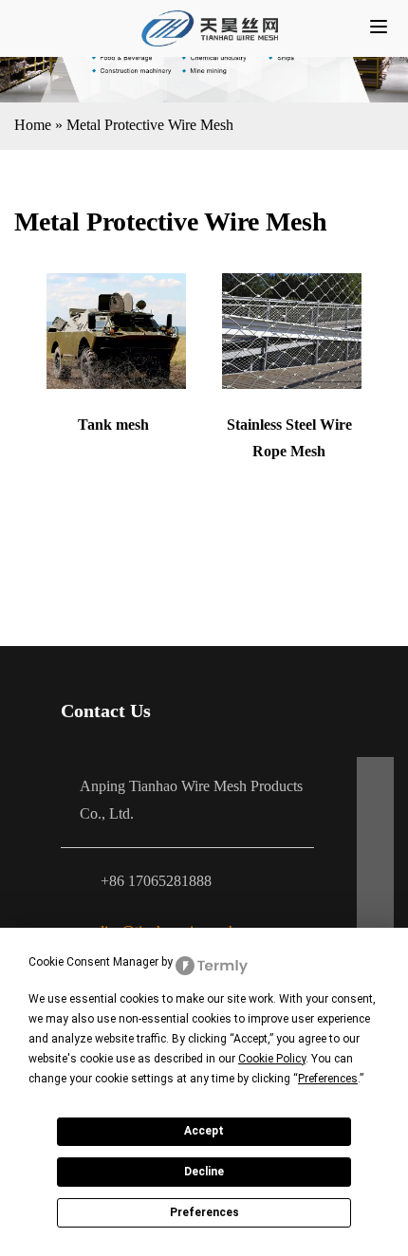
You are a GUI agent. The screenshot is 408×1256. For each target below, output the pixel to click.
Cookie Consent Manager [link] (93, 962)
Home (32, 125)
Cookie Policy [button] (272, 1058)
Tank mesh (113, 424)
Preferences (204, 1212)
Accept (204, 1130)
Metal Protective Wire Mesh (149, 125)
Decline (204, 1171)
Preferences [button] (328, 1078)
